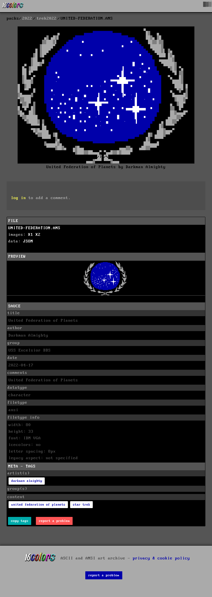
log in (18, 198)
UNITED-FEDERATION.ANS (34, 228)
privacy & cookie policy (161, 558)
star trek (81, 504)
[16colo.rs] (13, 6)
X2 (38, 235)
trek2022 (47, 18)
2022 (27, 18)
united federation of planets (38, 504)
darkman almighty (26, 481)
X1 (30, 235)
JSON (28, 241)
